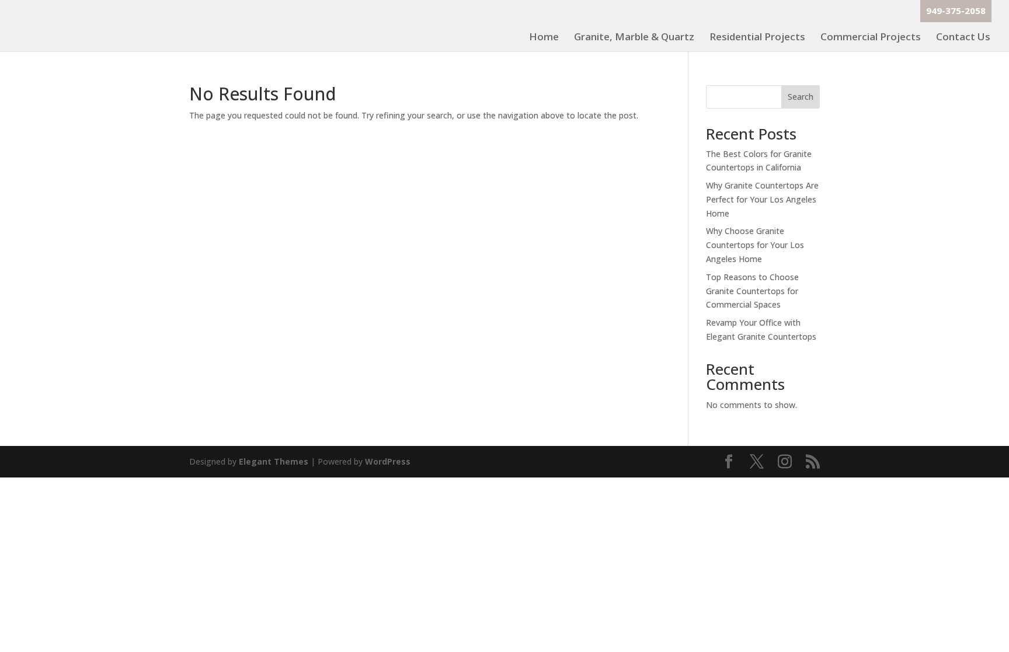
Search (800, 96)
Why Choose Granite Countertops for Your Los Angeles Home (755, 244)
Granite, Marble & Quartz (634, 38)
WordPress (387, 461)
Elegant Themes (273, 461)
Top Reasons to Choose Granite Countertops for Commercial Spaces (752, 291)
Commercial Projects (870, 38)
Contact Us (963, 38)
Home (544, 38)
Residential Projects (757, 38)
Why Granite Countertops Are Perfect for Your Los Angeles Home (762, 199)
